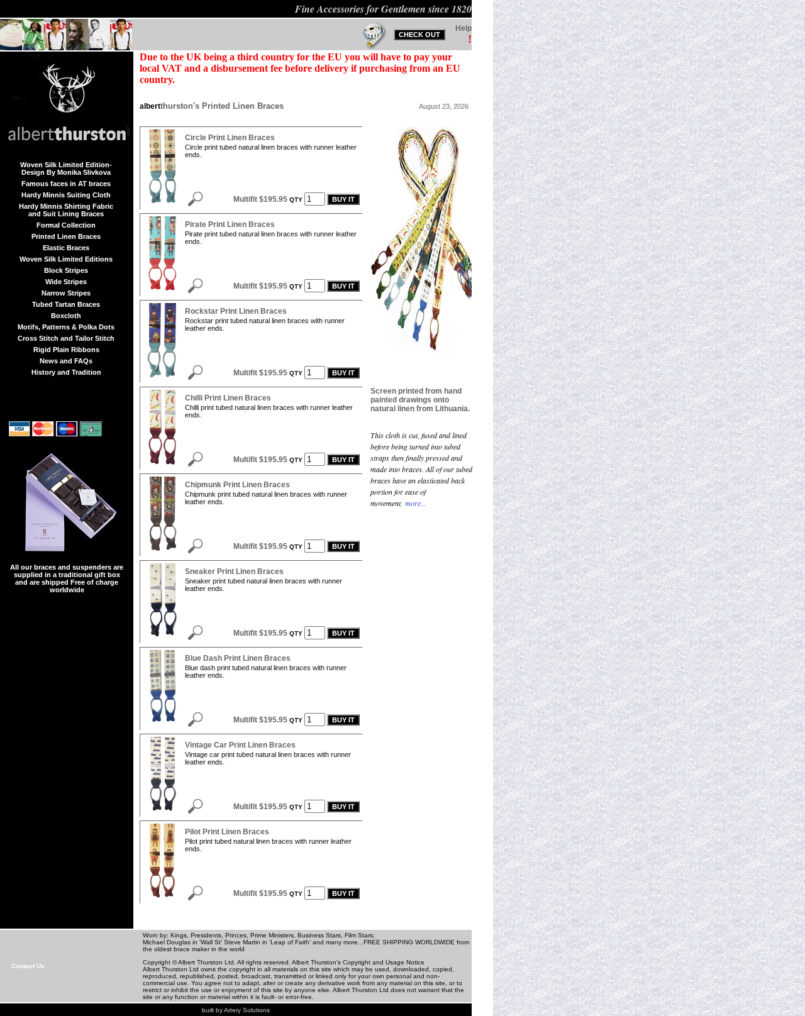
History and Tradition (66, 372)
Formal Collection (66, 225)
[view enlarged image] (162, 203)
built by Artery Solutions (236, 1010)
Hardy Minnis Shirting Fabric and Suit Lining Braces (66, 210)
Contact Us (28, 966)
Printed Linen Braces (66, 236)
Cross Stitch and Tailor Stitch (66, 338)
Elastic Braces (66, 247)
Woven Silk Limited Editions (66, 259)
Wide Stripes (66, 281)
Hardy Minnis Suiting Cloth (66, 195)
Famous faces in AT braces (66, 183)
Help (463, 28)
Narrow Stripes (66, 293)
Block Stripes (66, 270)
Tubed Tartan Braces (66, 304)
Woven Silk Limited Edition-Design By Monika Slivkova (66, 168)
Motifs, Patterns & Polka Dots (66, 327)
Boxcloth (66, 315)
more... (414, 503)
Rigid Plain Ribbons (66, 349)
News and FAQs (66, 361)
